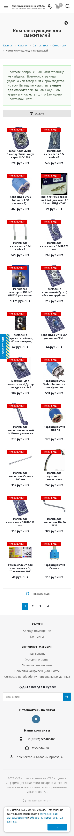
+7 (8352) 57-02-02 (40, 739)
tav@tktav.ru (40, 748)
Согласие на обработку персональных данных (37, 677)
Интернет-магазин (37, 646)
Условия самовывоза (37, 665)
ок (57, 827)
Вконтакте (36, 719)
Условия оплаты (37, 659)
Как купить (37, 654)
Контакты (37, 636)
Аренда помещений (37, 631)
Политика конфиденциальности (37, 671)
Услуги (37, 623)
